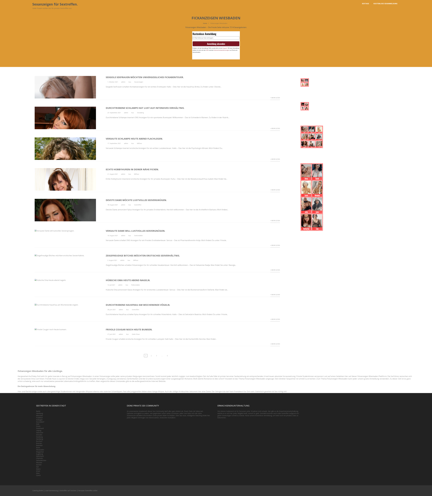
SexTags (365, 3)
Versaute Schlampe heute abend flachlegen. (134, 138)
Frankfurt (39, 418)
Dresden (39, 435)
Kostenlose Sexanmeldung (385, 3)
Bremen (39, 443)
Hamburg (39, 413)
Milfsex (139, 143)
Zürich (38, 475)
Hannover (39, 433)
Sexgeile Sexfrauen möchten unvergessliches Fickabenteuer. (145, 77)
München (39, 415)
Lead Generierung (51, 490)
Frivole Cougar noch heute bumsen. (129, 329)
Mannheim (40, 456)
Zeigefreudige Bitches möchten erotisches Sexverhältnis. (143, 255)
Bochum (39, 441)
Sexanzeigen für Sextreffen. (55, 4)
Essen (38, 426)
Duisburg (39, 437)
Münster (39, 462)
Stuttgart (39, 420)
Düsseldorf (40, 422)
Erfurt (38, 471)
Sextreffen (137, 205)
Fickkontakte (135, 285)
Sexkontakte (138, 235)
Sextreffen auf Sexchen (68, 490)
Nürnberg (39, 439)
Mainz (38, 469)
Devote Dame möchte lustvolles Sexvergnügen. (136, 200)
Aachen (39, 465)
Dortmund (40, 428)
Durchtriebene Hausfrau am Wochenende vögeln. (138, 304)
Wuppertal (40, 452)
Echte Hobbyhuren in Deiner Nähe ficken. (132, 169)
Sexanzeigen (138, 82)
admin (123, 82)
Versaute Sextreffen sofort (87, 490)
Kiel (37, 467)
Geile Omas (136, 334)
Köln (37, 424)
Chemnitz (39, 458)
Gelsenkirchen (41, 460)
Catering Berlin (37, 490)
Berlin (38, 411)
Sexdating (140, 113)
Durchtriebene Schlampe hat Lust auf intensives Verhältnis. (145, 107)
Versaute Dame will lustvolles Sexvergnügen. (135, 230)
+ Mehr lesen (275, 98)
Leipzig (38, 430)
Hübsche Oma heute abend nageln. (128, 280)
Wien (38, 473)
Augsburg (39, 454)
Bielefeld (39, 445)
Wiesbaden (40, 450)
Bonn (38, 447)
